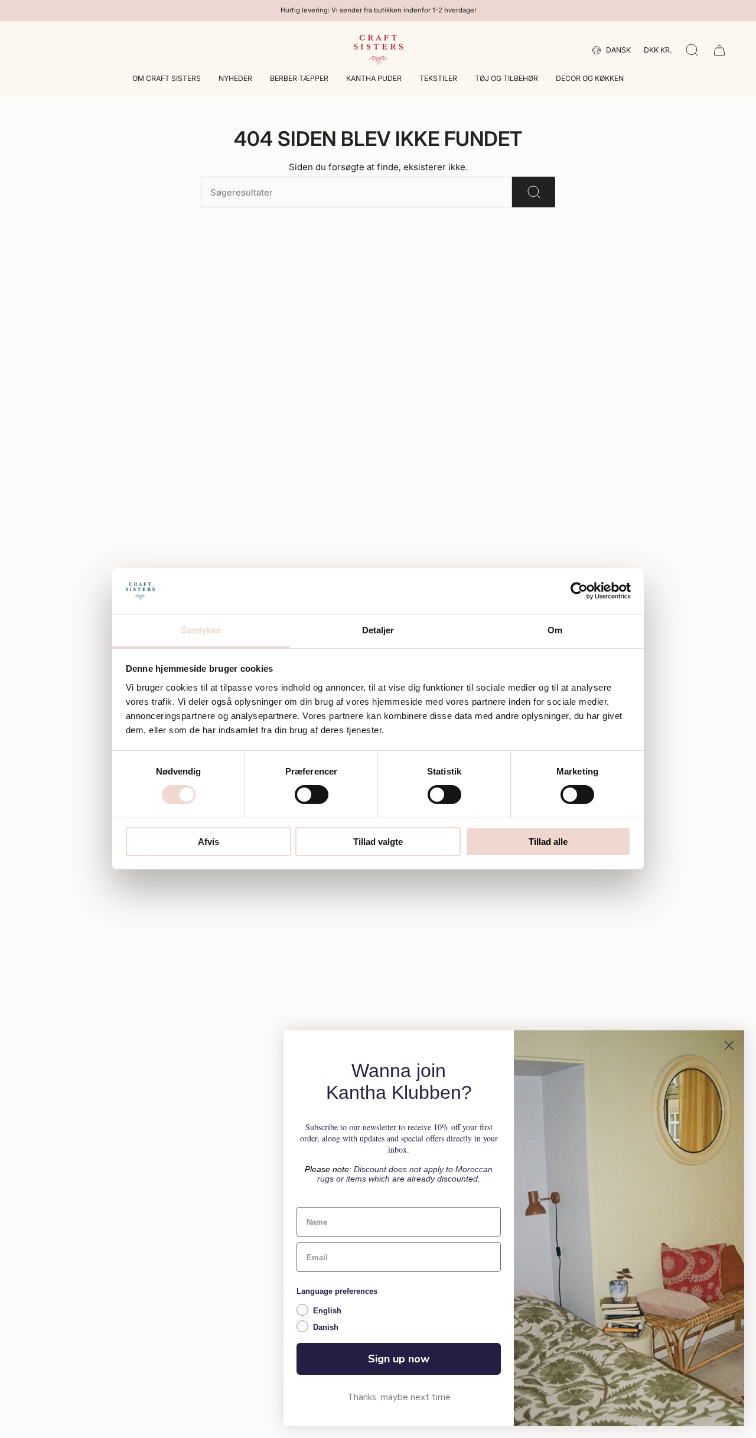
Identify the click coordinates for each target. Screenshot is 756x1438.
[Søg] (533, 192)
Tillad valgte (378, 842)
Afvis (208, 842)
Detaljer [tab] (378, 630)
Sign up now (398, 1359)
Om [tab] (555, 630)
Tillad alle (548, 842)
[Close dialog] (729, 1045)
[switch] (311, 794)
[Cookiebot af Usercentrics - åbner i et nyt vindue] (579, 591)
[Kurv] (719, 50)
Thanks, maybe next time (399, 1397)
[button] (166, 79)
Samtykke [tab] (201, 630)
